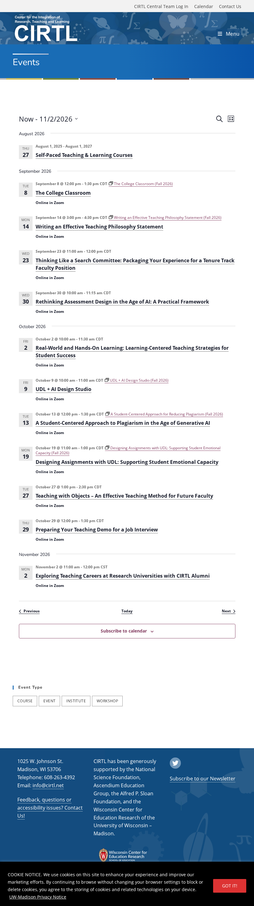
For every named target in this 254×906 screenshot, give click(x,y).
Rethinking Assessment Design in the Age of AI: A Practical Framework (122, 301)
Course (25, 701)
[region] (127, 884)
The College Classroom (63, 192)
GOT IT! (229, 886)
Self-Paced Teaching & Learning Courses (84, 155)
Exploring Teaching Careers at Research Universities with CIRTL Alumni (123, 575)
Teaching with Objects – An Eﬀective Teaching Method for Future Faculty (124, 495)
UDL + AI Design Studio (63, 389)
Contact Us (230, 6)
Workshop (107, 701)
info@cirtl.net (48, 785)
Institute (76, 701)
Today (127, 611)
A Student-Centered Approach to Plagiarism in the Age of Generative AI (123, 423)
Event (49, 701)
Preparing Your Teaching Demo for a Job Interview (97, 529)
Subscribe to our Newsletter (202, 778)
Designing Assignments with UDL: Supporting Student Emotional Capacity (127, 462)
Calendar (203, 6)
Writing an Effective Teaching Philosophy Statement (99, 226)
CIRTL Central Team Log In (161, 6)
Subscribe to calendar (124, 631)
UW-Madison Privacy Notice (37, 897)
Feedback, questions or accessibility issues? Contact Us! (50, 807)
